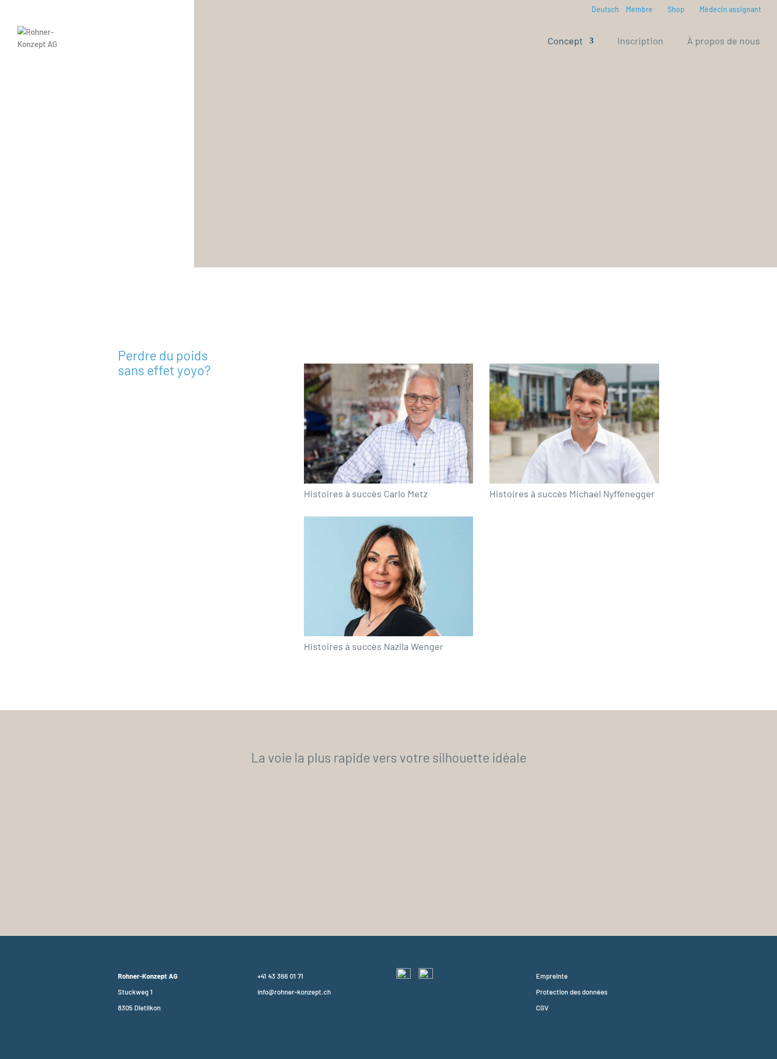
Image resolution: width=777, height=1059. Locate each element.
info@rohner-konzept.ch (294, 992)
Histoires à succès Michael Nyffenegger (572, 493)
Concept (565, 42)
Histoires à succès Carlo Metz (366, 493)
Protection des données (571, 992)
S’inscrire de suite (388, 885)
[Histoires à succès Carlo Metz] (389, 424)
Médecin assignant (730, 10)
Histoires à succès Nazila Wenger (373, 646)
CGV (542, 1008)
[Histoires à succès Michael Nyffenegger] (574, 424)
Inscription (640, 42)
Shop (676, 10)
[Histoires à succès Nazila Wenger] (389, 576)
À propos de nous (723, 42)
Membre (639, 10)
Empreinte (552, 976)
